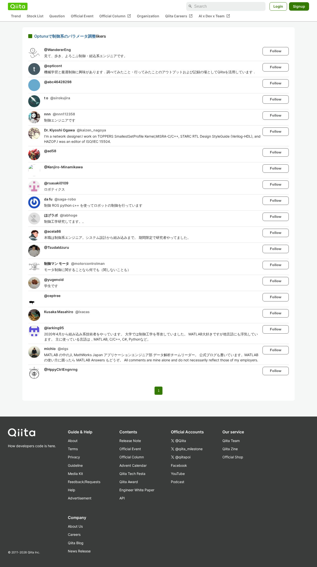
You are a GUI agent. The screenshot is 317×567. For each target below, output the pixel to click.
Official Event (82, 16)
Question (57, 16)
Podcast (177, 482)
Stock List (35, 16)
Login (278, 6)
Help (71, 490)
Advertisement (79, 498)
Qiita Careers (179, 16)
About (73, 441)
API (122, 498)
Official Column (115, 16)
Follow (275, 51)
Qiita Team (231, 441)
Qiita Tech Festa (132, 473)
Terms (73, 449)
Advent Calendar (133, 465)
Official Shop (232, 457)
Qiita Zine (230, 449)
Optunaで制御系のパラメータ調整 (65, 36)
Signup (299, 6)
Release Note (130, 441)
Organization (148, 16)
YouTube (178, 473)
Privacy (74, 457)
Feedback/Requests (84, 482)
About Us (75, 526)
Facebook (179, 465)
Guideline (75, 465)
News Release (79, 551)
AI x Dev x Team (214, 16)
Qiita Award (128, 482)
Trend (16, 16)
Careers (74, 534)
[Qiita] (17, 6)
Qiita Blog (75, 543)
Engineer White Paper (136, 490)
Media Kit (75, 473)
